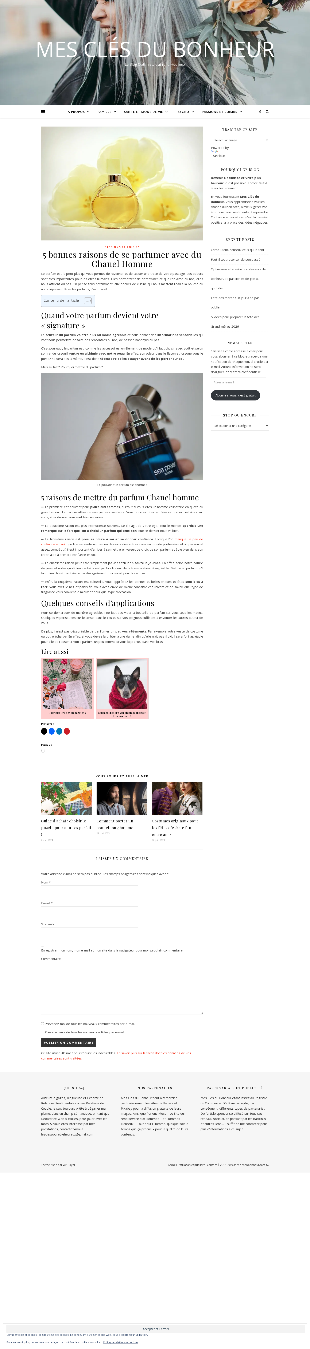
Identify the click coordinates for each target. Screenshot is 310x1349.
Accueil (172, 1165)
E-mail (47, 903)
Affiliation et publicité (192, 1165)
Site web (47, 924)
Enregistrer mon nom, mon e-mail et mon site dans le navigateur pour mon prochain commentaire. (112, 950)
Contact (212, 1165)
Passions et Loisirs (219, 111)
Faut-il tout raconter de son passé (235, 259)
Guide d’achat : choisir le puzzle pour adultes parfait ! (66, 827)
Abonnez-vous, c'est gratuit (236, 395)
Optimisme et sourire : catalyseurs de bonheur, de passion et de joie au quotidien (238, 278)
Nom (46, 882)
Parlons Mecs (156, 1113)
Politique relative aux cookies (120, 1342)
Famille (104, 111)
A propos (76, 111)
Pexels (168, 1103)
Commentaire (51, 959)
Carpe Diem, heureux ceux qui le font (237, 250)
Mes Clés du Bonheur (155, 48)
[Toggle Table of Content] (85, 300)
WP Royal (69, 1165)
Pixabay (126, 1108)
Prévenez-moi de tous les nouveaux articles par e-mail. (85, 1032)
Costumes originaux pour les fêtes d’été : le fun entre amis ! (175, 827)
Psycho (182, 111)
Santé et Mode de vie (143, 111)
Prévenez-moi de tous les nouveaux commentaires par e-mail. (90, 1024)
